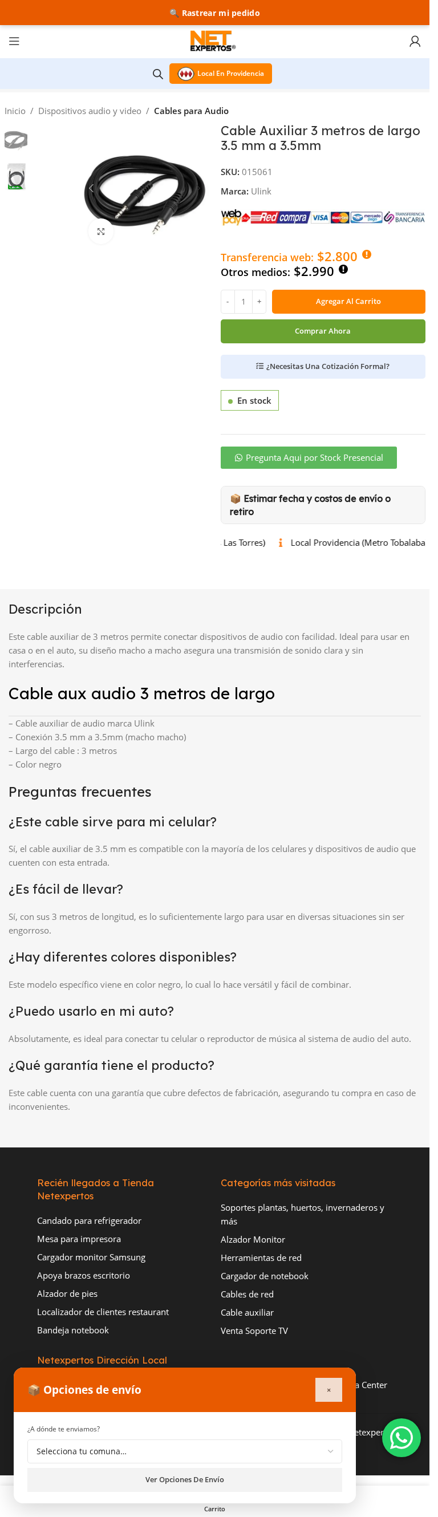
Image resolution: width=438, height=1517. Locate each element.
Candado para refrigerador (89, 1220)
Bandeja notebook (73, 1330)
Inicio (15, 110)
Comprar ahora (323, 331)
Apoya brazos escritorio (83, 1275)
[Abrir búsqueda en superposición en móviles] (158, 74)
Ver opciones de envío (184, 1479)
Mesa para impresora (79, 1238)
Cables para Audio (191, 110)
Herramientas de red (261, 1257)
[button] (91, 188)
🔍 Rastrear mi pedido (214, 12)
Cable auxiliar (247, 1312)
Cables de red (247, 1294)
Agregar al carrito (348, 301)
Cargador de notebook (265, 1275)
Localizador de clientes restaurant (103, 1311)
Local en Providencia (230, 73)
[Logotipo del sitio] (215, 40)
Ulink (261, 191)
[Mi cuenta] (415, 41)
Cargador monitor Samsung (91, 1257)
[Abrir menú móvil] (14, 41)
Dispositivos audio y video (89, 110)
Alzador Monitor (253, 1239)
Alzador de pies (67, 1293)
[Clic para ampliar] (101, 231)
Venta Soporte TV (254, 1330)
